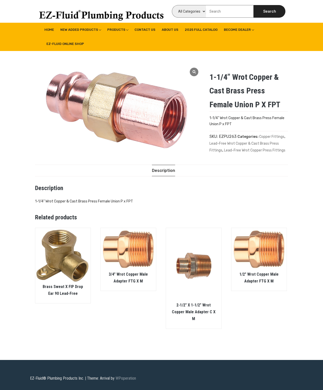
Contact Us (144, 30)
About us (170, 30)
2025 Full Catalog (201, 30)
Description (163, 170)
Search (269, 11)
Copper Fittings (271, 137)
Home (49, 30)
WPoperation (126, 378)
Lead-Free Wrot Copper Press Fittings (254, 150)
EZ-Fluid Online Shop (65, 44)
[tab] (163, 170)
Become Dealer (237, 30)
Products (116, 30)
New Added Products (79, 30)
